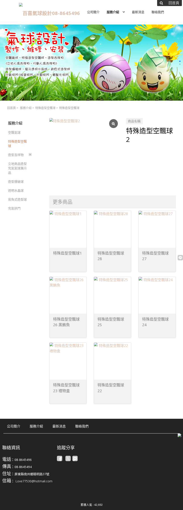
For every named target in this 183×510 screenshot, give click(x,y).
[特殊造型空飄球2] (84, 153)
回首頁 (11, 108)
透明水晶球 (16, 190)
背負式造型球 (17, 199)
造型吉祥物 (16, 155)
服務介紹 (26, 108)
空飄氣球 (14, 132)
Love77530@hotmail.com (33, 481)
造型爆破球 (16, 181)
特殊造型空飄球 (45, 108)
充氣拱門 (14, 208)
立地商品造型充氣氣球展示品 (17, 168)
